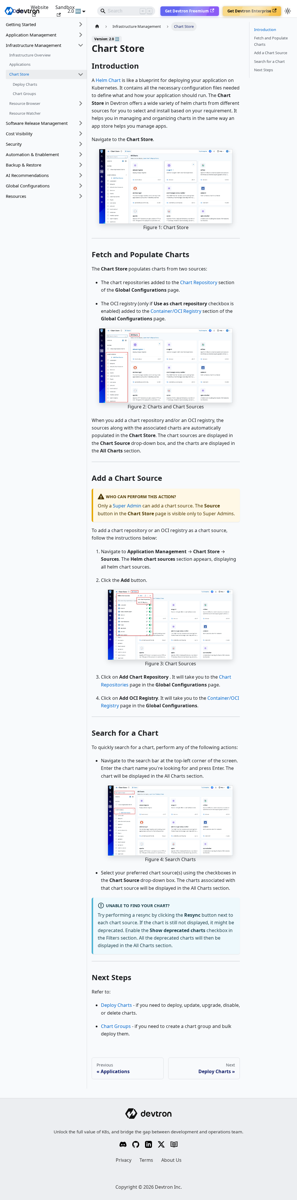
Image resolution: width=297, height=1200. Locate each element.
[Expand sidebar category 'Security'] (80, 144)
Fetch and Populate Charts (271, 41)
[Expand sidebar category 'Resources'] (80, 196)
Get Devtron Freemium (187, 11)
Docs (18, 11)
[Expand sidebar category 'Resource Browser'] (80, 103)
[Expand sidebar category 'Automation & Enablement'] (80, 154)
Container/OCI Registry (176, 311)
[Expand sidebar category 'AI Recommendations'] (80, 175)
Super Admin (127, 506)
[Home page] (97, 26)
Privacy (123, 1160)
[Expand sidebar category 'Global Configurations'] (80, 185)
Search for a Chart (269, 61)
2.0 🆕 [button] (74, 11)
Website (39, 7)
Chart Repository (198, 282)
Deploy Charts (116, 1005)
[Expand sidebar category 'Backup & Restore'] (80, 164)
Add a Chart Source (270, 52)
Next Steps (263, 69)
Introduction (265, 29)
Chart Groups (116, 1026)
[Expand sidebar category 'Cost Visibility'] (80, 133)
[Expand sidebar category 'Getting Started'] (80, 24)
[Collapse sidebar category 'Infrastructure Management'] (80, 45)
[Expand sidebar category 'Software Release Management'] (80, 123)
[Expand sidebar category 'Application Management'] (80, 34)
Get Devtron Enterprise (249, 11)
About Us (171, 1160)
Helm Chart (108, 80)
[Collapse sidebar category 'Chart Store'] (80, 74)
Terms (146, 1160)
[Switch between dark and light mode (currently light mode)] (287, 11)
